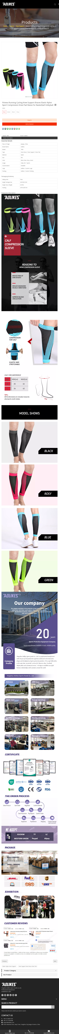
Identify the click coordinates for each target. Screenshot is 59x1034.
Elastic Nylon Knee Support (9, 966)
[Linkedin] (5, 995)
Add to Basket (29, 124)
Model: (4, 135)
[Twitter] (8, 995)
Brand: (22, 135)
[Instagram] (13, 995)
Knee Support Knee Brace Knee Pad (28, 966)
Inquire (29, 120)
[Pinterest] (16, 995)
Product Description (8, 138)
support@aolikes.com (8, 1022)
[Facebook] (2, 995)
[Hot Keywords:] (52, 1007)
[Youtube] (11, 995)
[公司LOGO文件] (9, 984)
